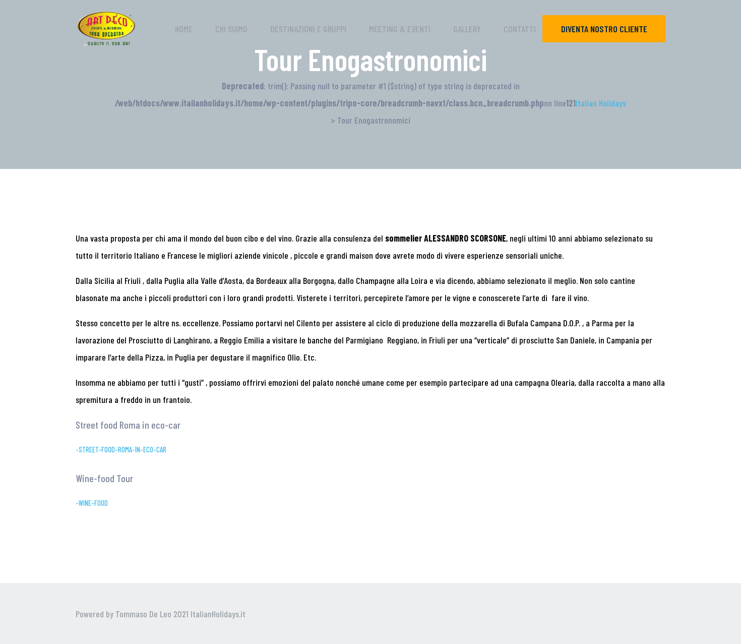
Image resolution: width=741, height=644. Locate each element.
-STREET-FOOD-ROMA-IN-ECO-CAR (121, 449)
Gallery (467, 28)
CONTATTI (520, 28)
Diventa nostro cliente (604, 28)
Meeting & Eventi (399, 28)
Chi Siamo (231, 28)
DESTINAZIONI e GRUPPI (308, 28)
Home (184, 28)
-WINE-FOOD (92, 503)
